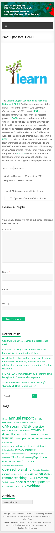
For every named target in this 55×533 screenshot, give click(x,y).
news (44, 457)
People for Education (41, 470)
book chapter (7, 422)
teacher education (10, 486)
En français (32, 528)
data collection (11, 434)
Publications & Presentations (23, 525)
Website (6, 304)
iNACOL (19, 449)
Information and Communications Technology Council (23, 454)
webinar (33, 485)
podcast (6, 474)
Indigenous (30, 449)
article (38, 418)
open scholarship (17, 469)
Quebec (47, 474)
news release (8, 461)
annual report (21, 418)
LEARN (16, 104)
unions (23, 486)
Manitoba (6, 457)
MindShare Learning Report (26, 457)
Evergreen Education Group (39, 434)
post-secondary (17, 474)
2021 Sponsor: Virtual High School (24, 190)
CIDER (26, 426)
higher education (8, 450)
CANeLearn (11, 426)
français (7, 438)
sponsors (18, 167)
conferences (24, 430)
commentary (9, 430)
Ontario (28, 461)
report (31, 478)
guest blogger (7, 442)
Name (6, 272)
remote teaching (14, 477)
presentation (34, 473)
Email (5, 289)
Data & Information (34, 522)
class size (38, 426)
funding (18, 438)
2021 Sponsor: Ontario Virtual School (28, 198)
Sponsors (39, 525)
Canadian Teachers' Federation (25, 423)
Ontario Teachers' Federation (12, 466)
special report (26, 482)
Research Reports (18, 522)
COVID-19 (38, 430)
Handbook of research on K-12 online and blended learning (24, 446)
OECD (18, 462)
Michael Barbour (14, 176)
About (47, 525)
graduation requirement (37, 438)
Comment (8, 229)
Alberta (4, 419)
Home (6, 522)
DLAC (25, 434)
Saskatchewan (8, 482)
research (42, 478)
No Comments (26, 180)
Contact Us (22, 528)
